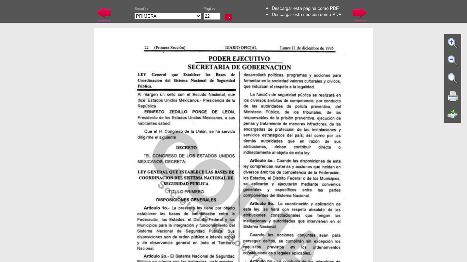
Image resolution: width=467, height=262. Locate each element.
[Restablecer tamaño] (453, 78)
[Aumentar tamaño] (453, 43)
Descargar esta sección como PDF (306, 14)
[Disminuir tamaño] (453, 60)
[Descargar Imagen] (453, 113)
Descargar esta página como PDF (305, 8)
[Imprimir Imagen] (453, 96)
